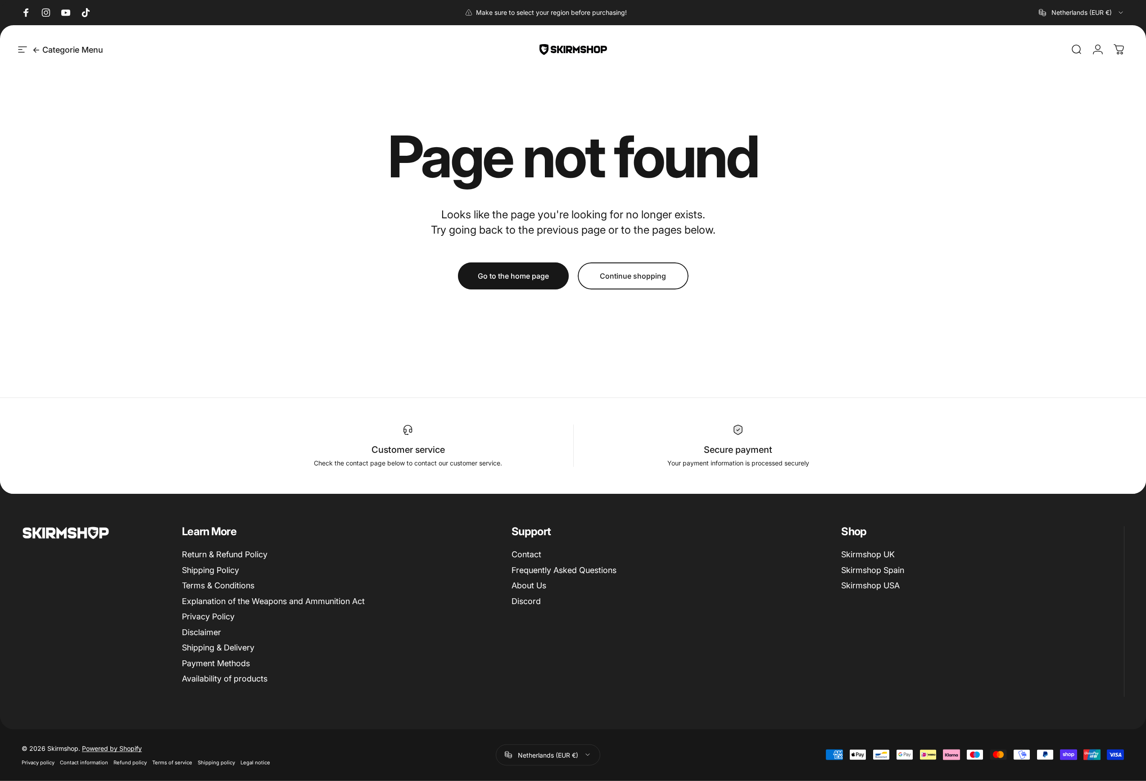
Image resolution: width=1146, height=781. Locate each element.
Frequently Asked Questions (564, 570)
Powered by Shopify (112, 748)
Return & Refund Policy (224, 554)
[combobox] (1081, 12)
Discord (526, 601)
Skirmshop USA (870, 585)
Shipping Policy (210, 570)
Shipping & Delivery (218, 647)
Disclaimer (201, 632)
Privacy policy (38, 762)
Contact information (84, 762)
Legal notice (255, 762)
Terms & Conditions (218, 585)
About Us (529, 585)
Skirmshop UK (868, 554)
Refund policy (130, 762)
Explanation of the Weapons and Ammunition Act (273, 601)
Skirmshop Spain (872, 570)
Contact (526, 554)
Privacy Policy (208, 616)
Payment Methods (216, 663)
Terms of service (172, 762)
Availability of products (224, 678)
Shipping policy (216, 762)
